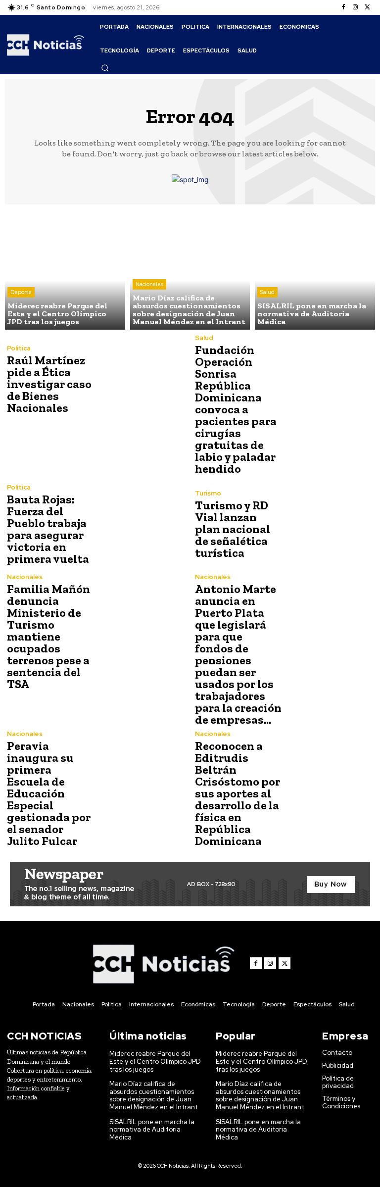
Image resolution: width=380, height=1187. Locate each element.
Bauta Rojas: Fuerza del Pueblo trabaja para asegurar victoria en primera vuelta (48, 529)
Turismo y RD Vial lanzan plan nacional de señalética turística (232, 529)
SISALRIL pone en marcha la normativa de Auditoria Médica (151, 1129)
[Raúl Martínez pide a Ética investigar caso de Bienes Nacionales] (140, 379)
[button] (105, 68)
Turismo (208, 493)
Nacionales (149, 284)
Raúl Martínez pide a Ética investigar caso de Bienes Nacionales (49, 384)
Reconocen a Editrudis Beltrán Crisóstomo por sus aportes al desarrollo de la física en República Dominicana (237, 793)
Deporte (21, 292)
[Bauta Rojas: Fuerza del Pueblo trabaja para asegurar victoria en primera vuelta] (140, 524)
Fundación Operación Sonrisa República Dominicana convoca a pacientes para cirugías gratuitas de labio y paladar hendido (236, 409)
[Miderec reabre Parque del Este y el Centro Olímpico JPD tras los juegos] (65, 269)
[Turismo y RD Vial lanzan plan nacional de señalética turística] (328, 524)
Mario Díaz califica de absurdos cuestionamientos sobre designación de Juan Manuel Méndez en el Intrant (153, 1095)
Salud (267, 292)
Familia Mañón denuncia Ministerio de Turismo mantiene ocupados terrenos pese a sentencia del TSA (48, 636)
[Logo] (45, 44)
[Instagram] (355, 7)
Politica (19, 348)
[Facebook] (343, 7)
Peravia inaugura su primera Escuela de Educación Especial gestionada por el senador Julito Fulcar (49, 793)
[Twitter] (367, 7)
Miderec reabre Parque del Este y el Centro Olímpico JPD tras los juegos (155, 1061)
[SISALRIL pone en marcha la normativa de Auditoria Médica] (315, 269)
